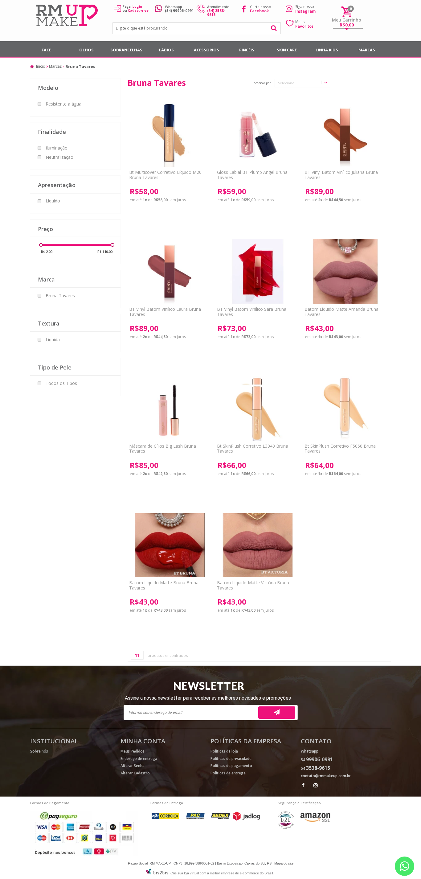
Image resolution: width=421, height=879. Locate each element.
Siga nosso (305, 9)
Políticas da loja (224, 751)
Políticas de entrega (228, 773)
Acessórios (206, 50)
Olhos (86, 50)
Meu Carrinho (346, 20)
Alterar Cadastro (135, 773)
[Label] (345, 134)
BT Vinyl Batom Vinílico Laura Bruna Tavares (165, 311)
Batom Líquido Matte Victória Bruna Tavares (253, 585)
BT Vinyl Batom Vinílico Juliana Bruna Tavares (341, 174)
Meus (304, 24)
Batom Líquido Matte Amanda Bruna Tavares (341, 311)
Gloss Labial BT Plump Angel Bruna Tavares (252, 174)
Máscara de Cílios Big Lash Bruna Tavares (162, 448)
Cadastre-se (138, 10)
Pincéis (246, 50)
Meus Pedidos (133, 751)
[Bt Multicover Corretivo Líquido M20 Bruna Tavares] (170, 134)
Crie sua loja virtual (184, 873)
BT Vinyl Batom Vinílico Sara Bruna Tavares (251, 311)
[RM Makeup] (68, 16)
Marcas (366, 50)
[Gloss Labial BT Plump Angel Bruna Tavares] (257, 134)
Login (137, 6)
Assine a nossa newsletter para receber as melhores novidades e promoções (208, 698)
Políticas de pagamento (231, 765)
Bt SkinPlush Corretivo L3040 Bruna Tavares (252, 448)
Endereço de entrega (139, 758)
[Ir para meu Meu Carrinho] (346, 11)
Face (46, 50)
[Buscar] (274, 28)
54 (317, 759)
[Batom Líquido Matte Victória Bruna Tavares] (257, 545)
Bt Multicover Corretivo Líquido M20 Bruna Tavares (165, 174)
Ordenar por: (263, 83)
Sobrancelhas (126, 50)
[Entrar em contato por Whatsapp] (404, 866)
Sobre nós (39, 751)
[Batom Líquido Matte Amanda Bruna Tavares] (345, 271)
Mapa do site (283, 863)
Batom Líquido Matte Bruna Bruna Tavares (163, 585)
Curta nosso (260, 8)
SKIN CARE (287, 50)
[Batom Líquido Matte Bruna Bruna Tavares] (170, 545)
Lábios (166, 50)
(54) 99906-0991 (179, 10)
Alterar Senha (133, 765)
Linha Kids (327, 50)
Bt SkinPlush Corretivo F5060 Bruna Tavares (340, 448)
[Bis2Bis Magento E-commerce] (157, 873)
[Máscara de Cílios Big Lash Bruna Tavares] (170, 408)
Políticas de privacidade (231, 758)
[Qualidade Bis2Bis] (286, 827)
